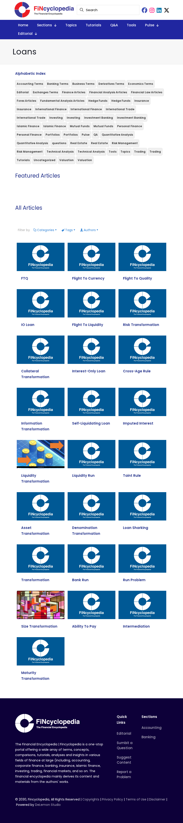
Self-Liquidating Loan (91, 423)
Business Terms (83, 84)
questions (59, 143)
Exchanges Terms (45, 92)
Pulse (85, 135)
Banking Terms (57, 84)
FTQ (24, 278)
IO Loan (27, 324)
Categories (45, 230)
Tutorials (23, 160)
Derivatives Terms (111, 84)
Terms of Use (136, 799)
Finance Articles (73, 92)
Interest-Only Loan (88, 371)
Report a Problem (124, 774)
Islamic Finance (28, 126)
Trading (140, 151)
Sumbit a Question (125, 745)
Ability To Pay (84, 626)
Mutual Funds (79, 126)
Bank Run (80, 580)
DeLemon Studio (48, 804)
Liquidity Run (83, 475)
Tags (69, 230)
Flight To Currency (88, 278)
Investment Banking (98, 118)
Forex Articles (26, 101)
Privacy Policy (112, 799)
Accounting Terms (30, 84)
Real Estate (78, 143)
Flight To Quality (137, 278)
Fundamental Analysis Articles (62, 101)
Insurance (141, 101)
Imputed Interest (138, 423)
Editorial (23, 92)
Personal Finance (129, 126)
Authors (90, 230)
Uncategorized (44, 160)
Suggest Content (124, 760)
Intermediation (136, 626)
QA (96, 135)
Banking (148, 737)
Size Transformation (39, 626)
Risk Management (125, 143)
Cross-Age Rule (137, 371)
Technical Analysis (60, 151)
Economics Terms (140, 84)
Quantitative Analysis (117, 135)
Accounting (151, 727)
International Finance (51, 109)
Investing (56, 118)
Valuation (66, 160)
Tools (112, 151)
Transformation (35, 580)
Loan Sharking (135, 527)
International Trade (120, 109)
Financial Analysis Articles (108, 92)
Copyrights (91, 799)
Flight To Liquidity (87, 324)
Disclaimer (157, 799)
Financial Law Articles (146, 92)
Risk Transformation (141, 324)
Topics (125, 151)
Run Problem (134, 580)
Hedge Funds (97, 101)
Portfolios (53, 135)
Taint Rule (132, 475)
